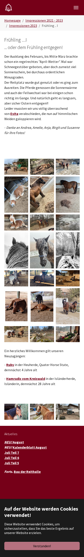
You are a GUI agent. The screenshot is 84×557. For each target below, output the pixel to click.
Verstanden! (42, 546)
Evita (14, 113)
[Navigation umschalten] (76, 7)
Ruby (10, 365)
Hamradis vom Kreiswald (25, 378)
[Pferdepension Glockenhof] (8, 7)
